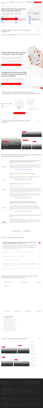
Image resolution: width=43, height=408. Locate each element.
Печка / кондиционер (36, 353)
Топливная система (31, 390)
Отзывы (13, 398)
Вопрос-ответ (9, 398)
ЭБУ (36, 362)
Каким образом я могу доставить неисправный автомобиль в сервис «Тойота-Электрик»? (18, 252)
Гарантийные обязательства (21, 404)
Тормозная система (17, 390)
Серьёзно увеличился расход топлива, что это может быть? (14, 256)
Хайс (35, 383)
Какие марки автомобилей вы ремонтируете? (12, 259)
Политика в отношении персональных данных (19, 405)
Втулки (36, 359)
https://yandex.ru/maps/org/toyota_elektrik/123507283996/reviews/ (23, 169)
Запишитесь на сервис (29, 2)
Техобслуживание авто (4, 381)
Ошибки (36, 344)
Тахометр (36, 347)
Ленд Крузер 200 (26, 382)
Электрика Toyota (23, 389)
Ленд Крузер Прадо (33, 382)
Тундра (27, 383)
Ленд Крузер (15, 382)
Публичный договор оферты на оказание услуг (8, 404)
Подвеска (36, 356)
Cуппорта (36, 350)
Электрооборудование (30, 389)
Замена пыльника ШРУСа (28, 391)
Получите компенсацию (11, 64)
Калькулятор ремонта (38, 2)
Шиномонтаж (11, 390)
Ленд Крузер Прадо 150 (13, 383)
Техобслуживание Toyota (16, 389)
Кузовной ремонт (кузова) (19, 391)
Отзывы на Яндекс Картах (20, 398)
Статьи (25, 398)
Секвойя (23, 383)
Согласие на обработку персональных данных (33, 404)
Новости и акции (3, 398)
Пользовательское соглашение (6, 405)
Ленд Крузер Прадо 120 (5, 383)
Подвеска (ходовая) (24, 390)
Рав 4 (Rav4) (19, 383)
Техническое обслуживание (36, 365)
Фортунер (2, 382)
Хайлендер (6, 382)
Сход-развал (12, 391)
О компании (3, 397)
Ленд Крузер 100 (20, 382)
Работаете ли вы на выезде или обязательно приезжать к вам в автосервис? (18, 268)
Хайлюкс (10, 382)
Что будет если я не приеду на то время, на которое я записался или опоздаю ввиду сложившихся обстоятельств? (19, 243)
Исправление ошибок (4, 390)
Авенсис (38, 383)
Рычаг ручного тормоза (36, 391)
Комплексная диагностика (5, 391)
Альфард (32, 383)
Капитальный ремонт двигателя (6, 389)
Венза (29, 383)
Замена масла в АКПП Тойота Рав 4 (6, 394)
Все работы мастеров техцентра (32, 398)
